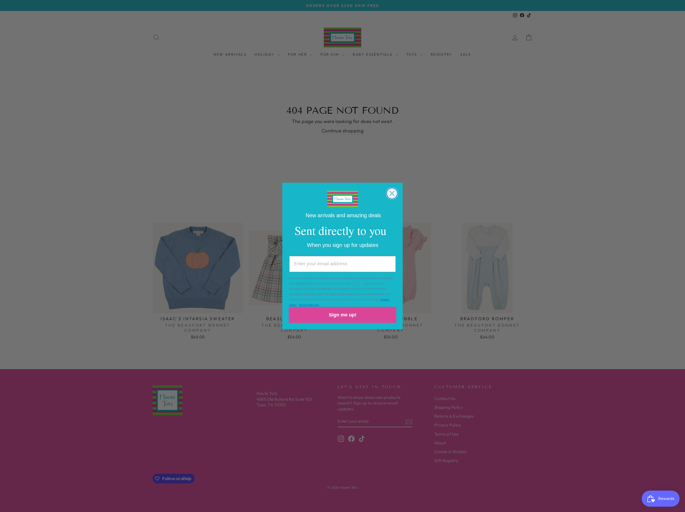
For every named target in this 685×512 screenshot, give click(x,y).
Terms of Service (309, 305)
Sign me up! (342, 315)
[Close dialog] (392, 193)
